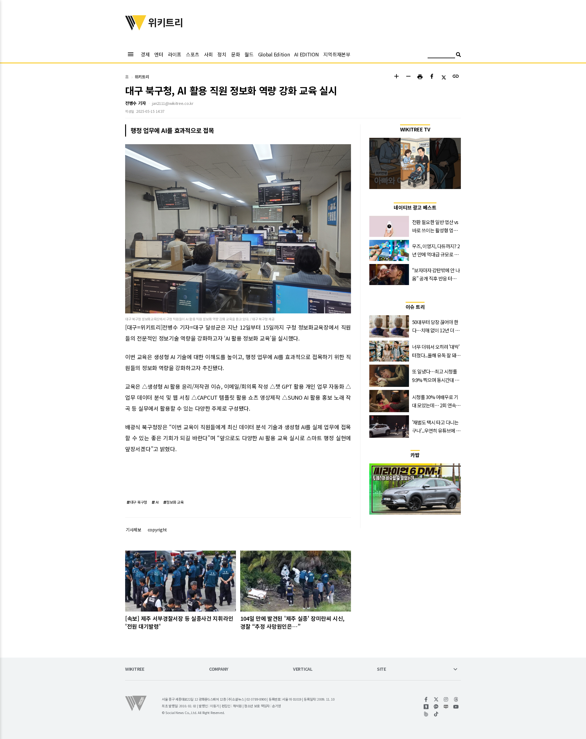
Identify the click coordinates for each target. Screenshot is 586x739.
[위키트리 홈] (135, 28)
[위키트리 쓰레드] (456, 699)
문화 (235, 54)
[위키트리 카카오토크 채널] (436, 706)
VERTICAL (303, 669)
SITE (381, 669)
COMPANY (218, 669)
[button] (396, 77)
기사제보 (133, 530)
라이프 (174, 54)
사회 (208, 54)
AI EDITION (306, 54)
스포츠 (192, 54)
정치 (221, 54)
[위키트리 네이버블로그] (446, 706)
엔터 (158, 54)
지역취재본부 (336, 54)
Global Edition (274, 54)
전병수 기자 (135, 103)
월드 (248, 54)
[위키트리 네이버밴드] (426, 714)
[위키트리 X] (436, 699)
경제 (145, 54)
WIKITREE (134, 669)
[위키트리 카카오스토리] (426, 706)
